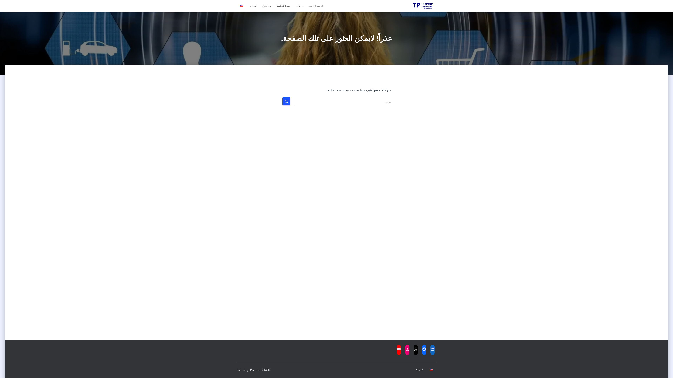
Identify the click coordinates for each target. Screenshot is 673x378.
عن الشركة (266, 6)
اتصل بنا (252, 6)
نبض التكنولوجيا (283, 6)
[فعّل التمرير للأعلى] (7, 371)
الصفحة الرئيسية (316, 6)
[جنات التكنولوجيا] (424, 6)
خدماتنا (300, 6)
